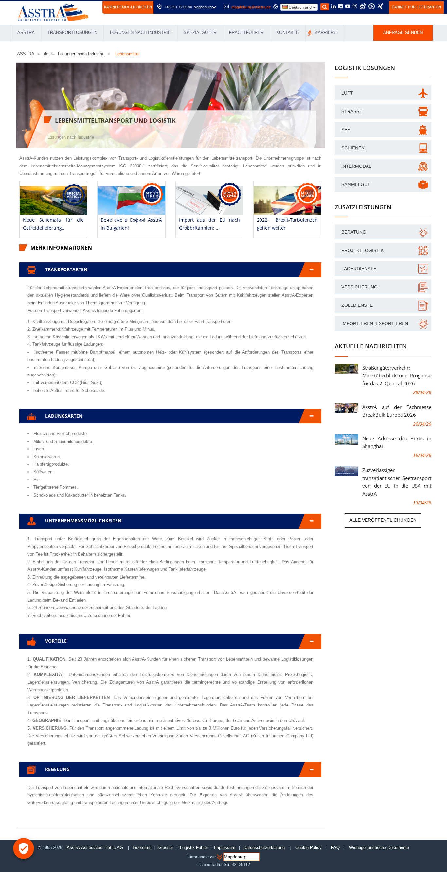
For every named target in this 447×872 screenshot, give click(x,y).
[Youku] (371, 6)
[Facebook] (340, 7)
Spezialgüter (200, 32)
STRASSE (351, 111)
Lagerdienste (358, 268)
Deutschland (300, 7)
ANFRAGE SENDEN (403, 32)
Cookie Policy (308, 847)
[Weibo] (363, 6)
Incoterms (142, 847)
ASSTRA (26, 32)
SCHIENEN (353, 147)
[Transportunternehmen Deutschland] (53, 11)
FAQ (335, 847)
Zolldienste (357, 305)
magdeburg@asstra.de (251, 7)
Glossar (165, 847)
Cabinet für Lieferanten (416, 7)
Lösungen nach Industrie (140, 32)
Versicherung (359, 286)
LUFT (347, 93)
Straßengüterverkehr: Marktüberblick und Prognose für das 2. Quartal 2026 (396, 375)
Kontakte (287, 32)
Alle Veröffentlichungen (383, 520)
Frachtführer (246, 32)
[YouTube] (347, 7)
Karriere (326, 32)
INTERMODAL (356, 166)
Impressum (224, 847)
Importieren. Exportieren (374, 323)
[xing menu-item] (380, 6)
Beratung (353, 232)
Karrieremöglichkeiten (128, 7)
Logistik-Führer (194, 847)
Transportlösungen (72, 32)
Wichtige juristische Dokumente (379, 847)
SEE (345, 129)
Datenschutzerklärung (264, 847)
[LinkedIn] (333, 7)
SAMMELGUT (355, 184)
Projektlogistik (362, 250)
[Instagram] (355, 7)
